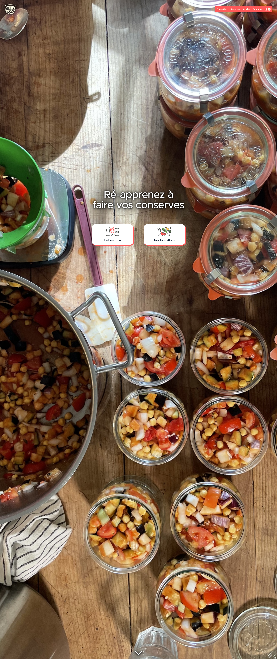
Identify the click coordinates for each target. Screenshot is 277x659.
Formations (222, 9)
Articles (246, 9)
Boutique (257, 9)
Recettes (235, 9)
